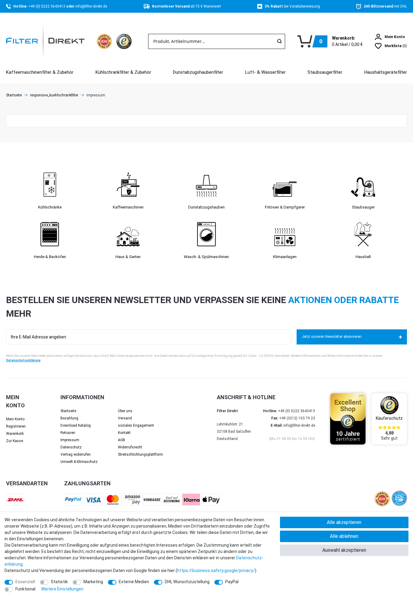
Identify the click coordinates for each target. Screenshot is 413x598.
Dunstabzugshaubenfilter (198, 72)
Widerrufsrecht (130, 447)
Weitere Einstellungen (62, 589)
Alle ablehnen (344, 536)
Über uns (125, 411)
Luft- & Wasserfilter (265, 72)
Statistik (59, 581)
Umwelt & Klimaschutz (79, 462)
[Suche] (279, 41)
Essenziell (25, 581)
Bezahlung (69, 418)
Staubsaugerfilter (324, 72)
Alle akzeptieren (344, 522)
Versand (125, 418)
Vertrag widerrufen (75, 454)
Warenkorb (15, 434)
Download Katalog (75, 425)
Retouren (67, 433)
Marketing (93, 581)
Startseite (14, 95)
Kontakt (124, 433)
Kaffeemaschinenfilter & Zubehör (39, 72)
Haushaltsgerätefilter (385, 72)
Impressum (69, 440)
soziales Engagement (136, 425)
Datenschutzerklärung (23, 360)
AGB (121, 440)
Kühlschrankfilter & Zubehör (123, 72)
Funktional (25, 589)
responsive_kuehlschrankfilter (54, 95)
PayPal (232, 581)
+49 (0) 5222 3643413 (47, 6)
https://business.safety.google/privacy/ (216, 570)
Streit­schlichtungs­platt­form (140, 454)
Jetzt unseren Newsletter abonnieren (332, 337)
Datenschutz (71, 447)
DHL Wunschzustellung (187, 581)
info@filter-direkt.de (91, 6)
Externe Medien (134, 581)
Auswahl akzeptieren (344, 550)
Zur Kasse (14, 441)
